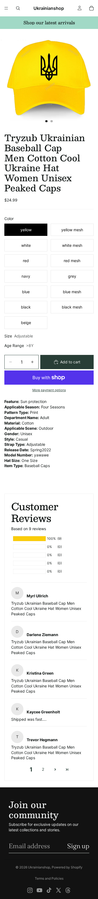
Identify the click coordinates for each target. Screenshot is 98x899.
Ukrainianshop (39, 867)
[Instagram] (30, 890)
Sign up (78, 846)
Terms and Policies (49, 878)
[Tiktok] (49, 890)
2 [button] (43, 769)
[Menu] (6, 8)
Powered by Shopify (67, 867)
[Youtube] (39, 890)
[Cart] (91, 8)
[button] (55, 769)
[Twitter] (58, 890)
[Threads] (68, 890)
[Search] (18, 8)
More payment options (49, 390)
